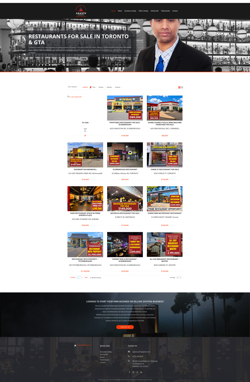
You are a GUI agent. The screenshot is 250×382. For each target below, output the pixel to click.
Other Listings (143, 11)
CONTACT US (125, 327)
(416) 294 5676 (138, 356)
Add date (109, 87)
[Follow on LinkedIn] (141, 372)
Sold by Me (154, 11)
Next (86, 277)
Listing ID (85, 87)
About (120, 11)
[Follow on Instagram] (133, 372)
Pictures (101, 87)
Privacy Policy (148, 379)
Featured (117, 87)
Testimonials (165, 11)
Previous (73, 277)
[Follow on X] (137, 372)
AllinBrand (140, 379)
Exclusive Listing (130, 11)
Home (113, 11)
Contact (175, 11)
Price (93, 87)
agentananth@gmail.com (141, 352)
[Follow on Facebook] (129, 372)
